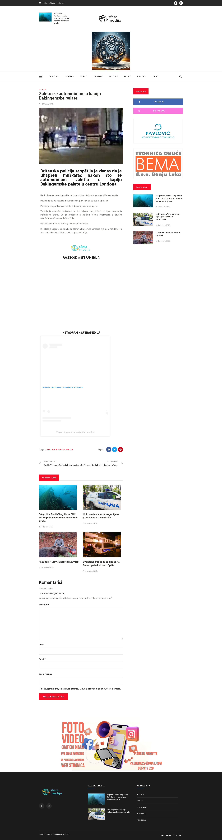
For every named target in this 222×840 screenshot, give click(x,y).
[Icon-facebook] (175, 3)
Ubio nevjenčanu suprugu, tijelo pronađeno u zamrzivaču (101, 515)
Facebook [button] (45, 593)
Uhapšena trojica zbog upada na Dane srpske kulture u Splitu (101, 563)
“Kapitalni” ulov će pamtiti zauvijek (58, 562)
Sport (156, 76)
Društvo (69, 76)
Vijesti (83, 76)
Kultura (113, 76)
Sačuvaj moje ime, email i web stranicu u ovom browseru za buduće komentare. (81, 688)
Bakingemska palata (62, 449)
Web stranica (45, 674)
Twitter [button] (61, 593)
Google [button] (53, 593)
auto (47, 449)
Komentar (45, 604)
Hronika (98, 76)
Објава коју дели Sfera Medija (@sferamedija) (75, 432)
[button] (180, 77)
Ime (41, 644)
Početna (54, 76)
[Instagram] (181, 3)
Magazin (141, 76)
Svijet (127, 76)
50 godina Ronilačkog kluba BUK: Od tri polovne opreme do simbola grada (61, 18)
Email (42, 659)
